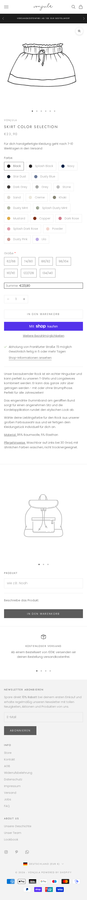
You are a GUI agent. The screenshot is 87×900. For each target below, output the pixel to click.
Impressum (12, 786)
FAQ (7, 806)
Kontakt (9, 759)
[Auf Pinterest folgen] (17, 852)
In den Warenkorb (43, 314)
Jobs (7, 799)
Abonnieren (20, 730)
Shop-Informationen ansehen (30, 358)
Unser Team (12, 833)
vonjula (10, 120)
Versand (10, 793)
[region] (43, 649)
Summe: (12, 285)
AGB (7, 766)
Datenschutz (13, 779)
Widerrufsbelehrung (18, 773)
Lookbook (11, 839)
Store (8, 753)
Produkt (11, 573)
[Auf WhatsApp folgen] (27, 852)
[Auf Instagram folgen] (6, 852)
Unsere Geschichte (17, 826)
